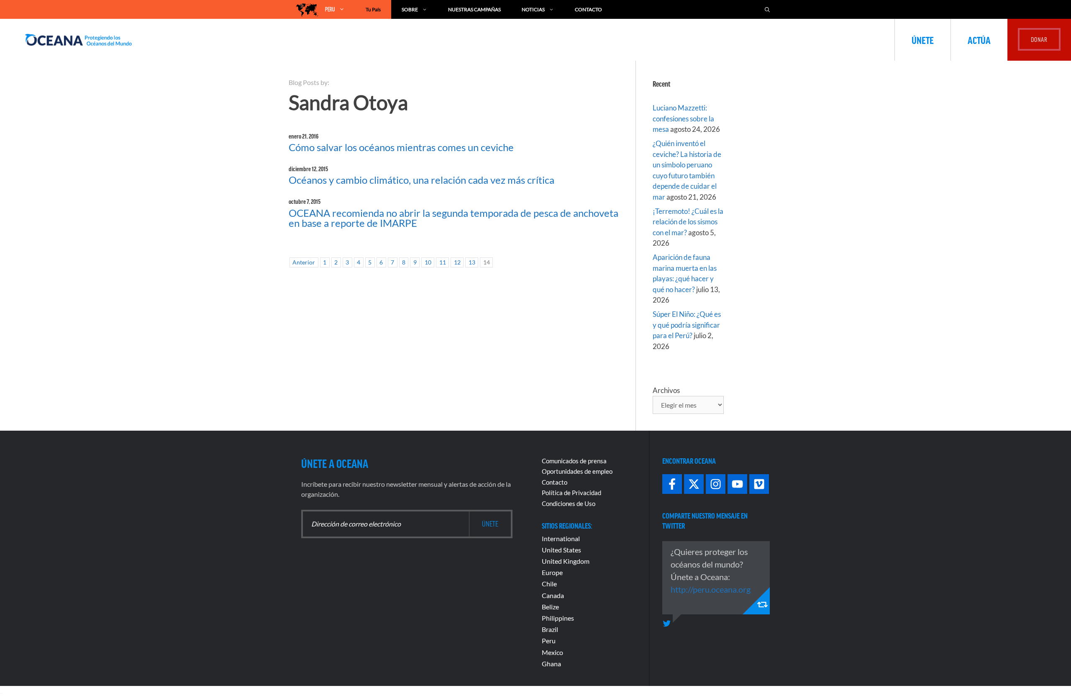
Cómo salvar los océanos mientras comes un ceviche (401, 147)
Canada (553, 595)
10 (428, 262)
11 (442, 262)
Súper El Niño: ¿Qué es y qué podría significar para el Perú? (687, 325)
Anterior (303, 262)
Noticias (533, 9)
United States (561, 550)
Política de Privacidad (571, 492)
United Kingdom (565, 561)
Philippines (558, 618)
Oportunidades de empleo (577, 471)
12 (457, 262)
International (561, 538)
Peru (549, 641)
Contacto (588, 9)
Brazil (550, 629)
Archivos (666, 390)
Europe (552, 572)
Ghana (551, 664)
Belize (550, 607)
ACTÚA (979, 39)
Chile (549, 584)
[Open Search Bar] (767, 9)
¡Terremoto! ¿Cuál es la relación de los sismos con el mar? (688, 222)
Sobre (410, 9)
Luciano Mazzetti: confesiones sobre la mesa (683, 118)
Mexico (552, 652)
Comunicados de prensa (574, 461)
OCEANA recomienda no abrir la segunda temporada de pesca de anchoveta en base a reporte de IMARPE (453, 218)
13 (472, 262)
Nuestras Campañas (474, 9)
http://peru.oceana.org (711, 589)
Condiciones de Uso (568, 503)
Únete (923, 39)
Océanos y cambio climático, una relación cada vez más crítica (421, 180)
